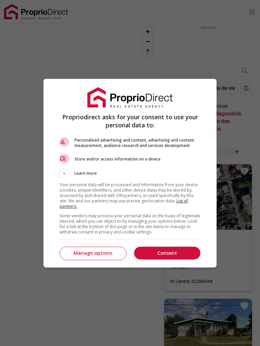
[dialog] (130, 173)
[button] (130, 173)
